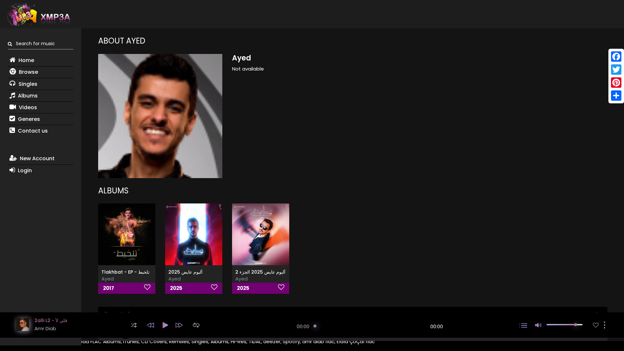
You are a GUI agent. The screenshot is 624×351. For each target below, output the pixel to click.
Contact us (32, 131)
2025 (176, 288)
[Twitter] (616, 69)
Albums (27, 95)
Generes (28, 119)
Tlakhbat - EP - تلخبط (125, 272)
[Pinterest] (616, 82)
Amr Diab (45, 328)
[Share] (616, 95)
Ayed (107, 278)
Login (24, 170)
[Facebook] (616, 56)
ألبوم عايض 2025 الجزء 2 (260, 272)
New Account (37, 158)
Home (25, 60)
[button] (134, 325)
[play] (595, 325)
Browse (28, 72)
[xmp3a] (38, 14)
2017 (108, 288)
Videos (27, 107)
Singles (27, 84)
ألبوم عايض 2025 (185, 272)
